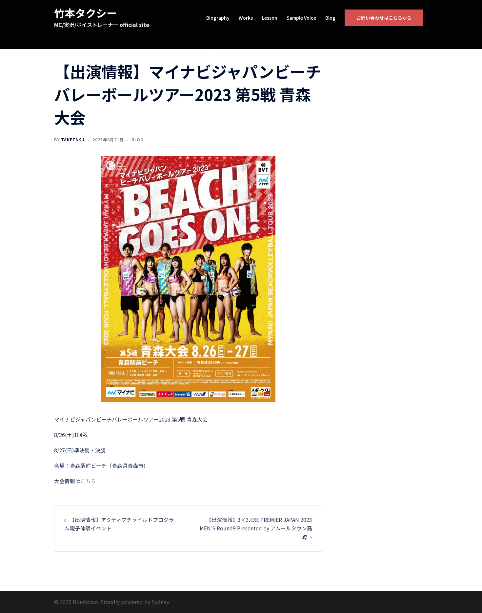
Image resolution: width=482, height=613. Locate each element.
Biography (218, 17)
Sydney (160, 602)
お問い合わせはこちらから (384, 17)
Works (246, 17)
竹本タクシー (85, 12)
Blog (330, 17)
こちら (88, 481)
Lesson (269, 17)
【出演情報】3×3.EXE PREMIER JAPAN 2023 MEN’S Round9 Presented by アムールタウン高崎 (256, 528)
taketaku (73, 139)
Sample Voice (301, 17)
